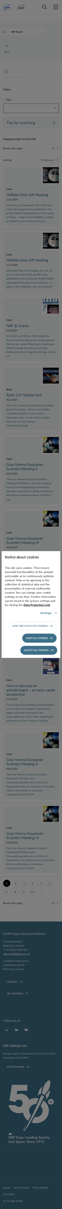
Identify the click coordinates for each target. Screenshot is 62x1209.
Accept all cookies (36, 650)
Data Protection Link (37, 605)
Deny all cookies (37, 638)
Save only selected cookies (30, 626)
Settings (46, 613)
